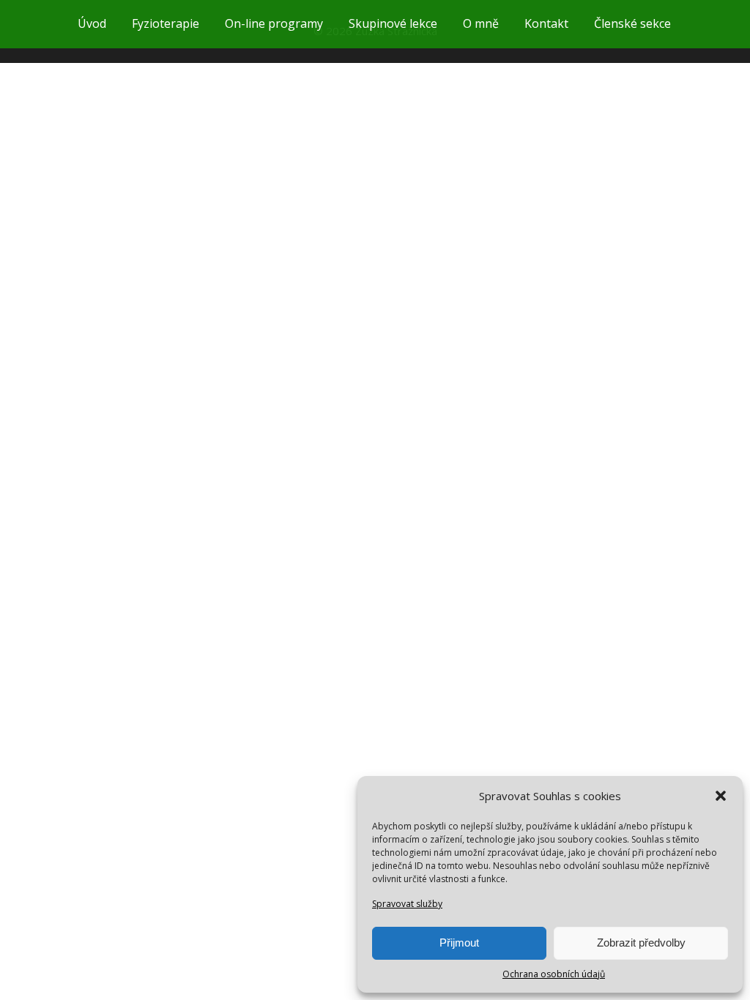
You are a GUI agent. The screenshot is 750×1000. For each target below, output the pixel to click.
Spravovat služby (407, 904)
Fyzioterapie (165, 23)
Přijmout (459, 942)
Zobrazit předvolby (641, 942)
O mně (481, 23)
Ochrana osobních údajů (553, 974)
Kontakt (546, 23)
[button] (720, 795)
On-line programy (274, 23)
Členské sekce (632, 23)
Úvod (92, 23)
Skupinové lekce (393, 23)
